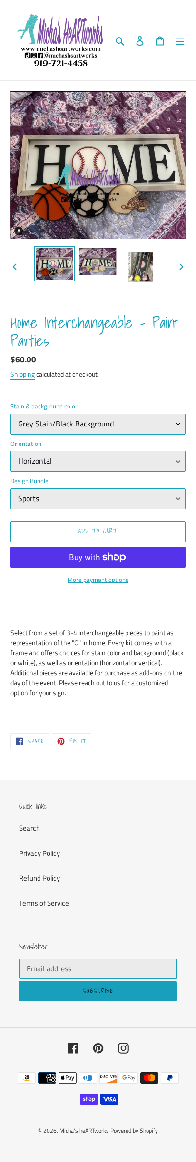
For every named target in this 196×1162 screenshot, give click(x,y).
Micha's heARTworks (84, 1130)
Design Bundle (29, 480)
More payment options (98, 579)
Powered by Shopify (134, 1130)
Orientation (25, 443)
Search (29, 828)
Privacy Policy (39, 853)
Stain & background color (44, 406)
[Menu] (180, 40)
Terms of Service (44, 903)
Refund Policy (39, 877)
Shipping (22, 374)
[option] (55, 264)
